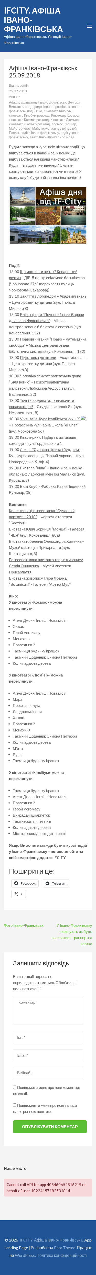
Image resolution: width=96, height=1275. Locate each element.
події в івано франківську (39, 133)
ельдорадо (33, 107)
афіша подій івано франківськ (43, 102)
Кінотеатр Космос (64, 115)
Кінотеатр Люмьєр (64, 120)
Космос (57, 124)
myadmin (22, 85)
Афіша (14, 102)
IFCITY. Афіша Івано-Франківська (51, 1239)
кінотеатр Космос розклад (29, 120)
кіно (39, 111)
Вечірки (74, 102)
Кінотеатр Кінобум (57, 111)
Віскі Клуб (29, 486)
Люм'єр (70, 124)
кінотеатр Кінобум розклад (29, 115)
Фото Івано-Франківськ (24, 925)
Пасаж (14, 133)
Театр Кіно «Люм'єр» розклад (52, 137)
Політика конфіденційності (61, 1255)
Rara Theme (64, 1247)
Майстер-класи (44, 128)
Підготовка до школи (38, 357)
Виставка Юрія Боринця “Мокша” (38, 529)
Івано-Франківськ (56, 107)
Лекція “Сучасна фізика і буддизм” (50, 449)
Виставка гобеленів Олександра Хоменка (45, 541)
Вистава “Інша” (33, 468)
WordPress (25, 1255)
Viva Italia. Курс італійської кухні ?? (50, 418)
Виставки (16, 107)
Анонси (14, 97)
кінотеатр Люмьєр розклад (29, 124)
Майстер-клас (20, 128)
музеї (61, 128)
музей (72, 128)
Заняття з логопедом (38, 296)
